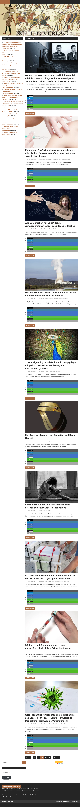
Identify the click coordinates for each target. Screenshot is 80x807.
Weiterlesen (30, 113)
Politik (35, 2)
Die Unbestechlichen (7, 87)
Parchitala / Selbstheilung (20, 2)
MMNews (4, 54)
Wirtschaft (44, 2)
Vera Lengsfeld (6, 116)
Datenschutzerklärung (63, 801)
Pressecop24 (5, 48)
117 (55, 757)
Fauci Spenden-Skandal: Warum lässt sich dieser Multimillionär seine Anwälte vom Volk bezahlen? (12, 44)
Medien (47, 371)
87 (38, 757)
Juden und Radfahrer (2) (10, 114)
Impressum (75, 801)
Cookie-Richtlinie (10, 797)
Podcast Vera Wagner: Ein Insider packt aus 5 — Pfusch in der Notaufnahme (12, 120)
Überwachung (58, 228)
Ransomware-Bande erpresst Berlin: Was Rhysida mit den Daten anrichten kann (11, 65)
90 (49, 757)
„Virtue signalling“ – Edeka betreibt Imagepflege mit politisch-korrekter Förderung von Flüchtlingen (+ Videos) (50, 365)
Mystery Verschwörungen (58, 84)
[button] (30, 96)
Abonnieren (6, 777)
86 (34, 757)
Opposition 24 (6, 69)
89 (45, 757)
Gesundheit (54, 2)
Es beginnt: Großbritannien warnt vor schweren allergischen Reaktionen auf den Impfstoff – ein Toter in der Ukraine (50, 153)
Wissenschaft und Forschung (62, 159)
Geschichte (42, 84)
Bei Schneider (6, 130)
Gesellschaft (49, 84)
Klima (63, 2)
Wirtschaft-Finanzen (55, 371)
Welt (70, 2)
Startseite (5, 2)
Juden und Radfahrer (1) (10, 132)
